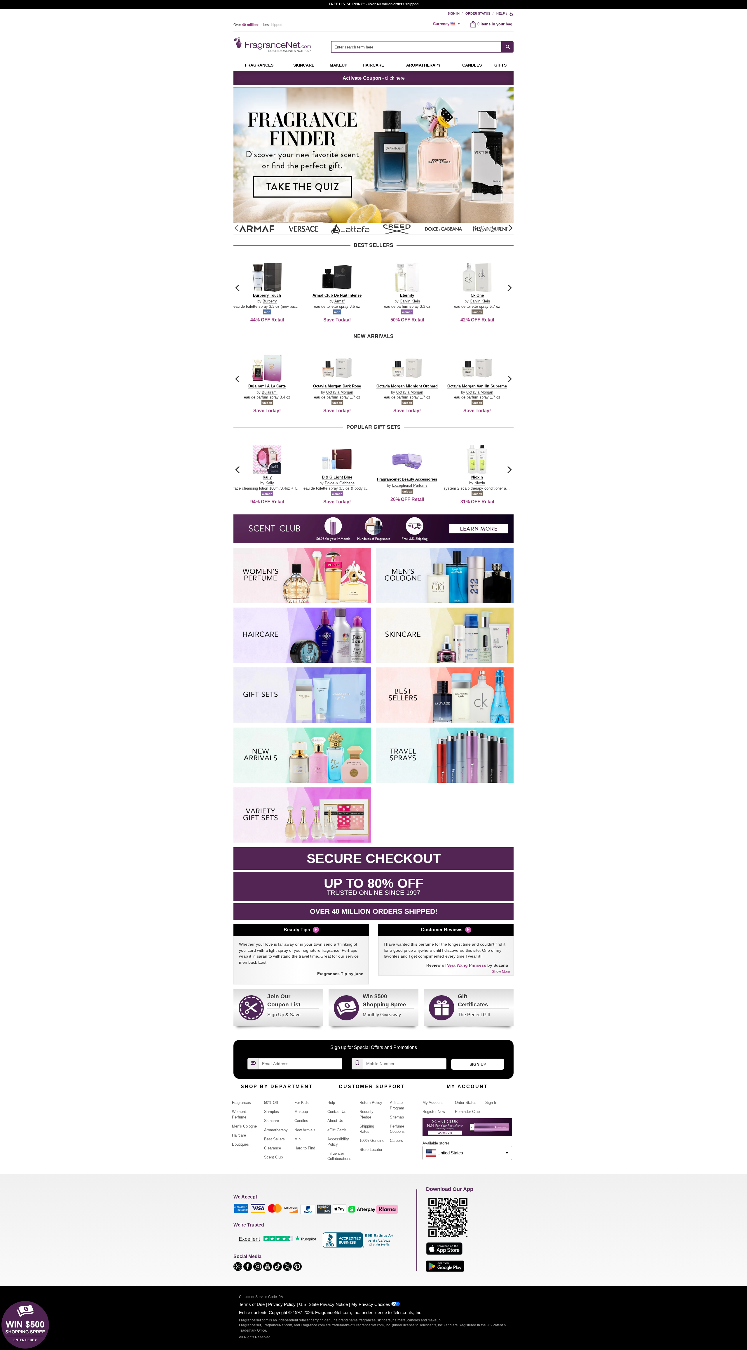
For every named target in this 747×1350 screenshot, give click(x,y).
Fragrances (259, 65)
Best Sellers (274, 1139)
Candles (301, 1120)
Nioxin (479, 483)
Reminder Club (467, 1111)
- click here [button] (374, 78)
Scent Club (273, 1157)
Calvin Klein (410, 301)
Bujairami (269, 392)
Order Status (477, 13)
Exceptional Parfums (409, 485)
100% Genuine (371, 1140)
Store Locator (370, 1149)
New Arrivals (304, 1130)
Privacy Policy (282, 1304)
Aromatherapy (276, 1130)
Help (500, 13)
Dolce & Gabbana (340, 483)
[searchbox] (416, 47)
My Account (433, 1102)
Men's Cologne (244, 1126)
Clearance (272, 1148)
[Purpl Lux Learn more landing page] (467, 1129)
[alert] (447, 24)
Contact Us (336, 1111)
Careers (396, 1140)
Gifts (500, 65)
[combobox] (422, 47)
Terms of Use (252, 1304)
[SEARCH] (508, 47)
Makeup (338, 65)
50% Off (271, 1102)
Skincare (303, 65)
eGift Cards (337, 1130)
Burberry (270, 301)
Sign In (454, 13)
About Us (335, 1120)
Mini (297, 1139)
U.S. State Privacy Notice (323, 1304)
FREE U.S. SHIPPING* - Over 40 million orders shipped (373, 4)
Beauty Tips (297, 929)
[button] (510, 228)
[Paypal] (307, 1208)
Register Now (434, 1111)
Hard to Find (304, 1148)
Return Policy (370, 1102)
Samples (271, 1111)
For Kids (301, 1102)
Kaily (270, 483)
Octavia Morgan (339, 392)
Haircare (373, 65)
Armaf (339, 301)
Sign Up (478, 1064)
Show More (501, 971)
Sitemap (397, 1117)
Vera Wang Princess (466, 965)
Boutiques (240, 1144)
